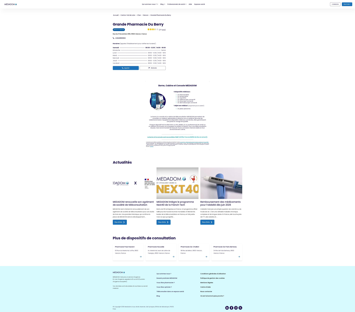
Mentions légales (206, 283)
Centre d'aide (205, 287)
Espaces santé (199, 4)
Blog (158, 296)
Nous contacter (206, 291)
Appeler (127, 68)
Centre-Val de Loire (128, 15)
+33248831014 (120, 38)
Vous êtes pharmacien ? (166, 283)
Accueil (116, 15)
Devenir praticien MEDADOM (167, 278)
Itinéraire (154, 68)
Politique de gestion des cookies (212, 278)
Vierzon (145, 15)
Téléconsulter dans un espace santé (170, 291)
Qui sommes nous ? (164, 274)
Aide (190, 4)
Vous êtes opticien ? (164, 287)
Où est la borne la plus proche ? (212, 296)
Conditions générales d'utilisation (213, 274)
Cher (139, 15)
